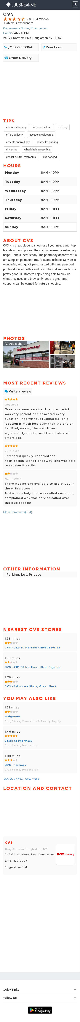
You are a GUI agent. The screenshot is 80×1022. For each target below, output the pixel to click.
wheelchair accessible (37, 149)
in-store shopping (16, 127)
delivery (62, 127)
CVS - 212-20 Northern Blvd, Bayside (32, 647)
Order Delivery (20, 58)
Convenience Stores (16, 28)
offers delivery (14, 134)
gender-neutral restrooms (21, 157)
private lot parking (47, 142)
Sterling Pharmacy (19, 740)
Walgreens (13, 716)
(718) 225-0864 (19, 47)
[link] (26, 354)
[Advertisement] (40, 89)
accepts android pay (18, 142)
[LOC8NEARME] (21, 4)
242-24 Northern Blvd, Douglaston (30, 854)
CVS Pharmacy (15, 765)
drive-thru (11, 149)
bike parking (49, 157)
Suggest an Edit (16, 867)
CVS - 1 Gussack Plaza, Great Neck (31, 686)
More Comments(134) (17, 512)
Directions (53, 47)
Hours (7, 33)
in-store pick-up (42, 127)
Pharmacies (39, 28)
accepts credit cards (41, 134)
